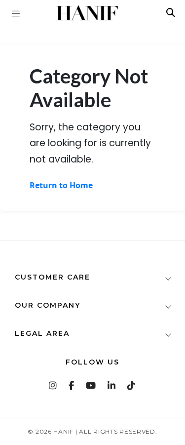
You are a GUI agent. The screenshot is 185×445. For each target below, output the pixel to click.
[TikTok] (131, 385)
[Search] (170, 12)
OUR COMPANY (47, 305)
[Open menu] (16, 13)
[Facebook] (72, 385)
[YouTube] (91, 385)
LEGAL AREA (42, 333)
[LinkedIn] (112, 385)
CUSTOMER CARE (52, 277)
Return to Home (61, 185)
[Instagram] (53, 385)
